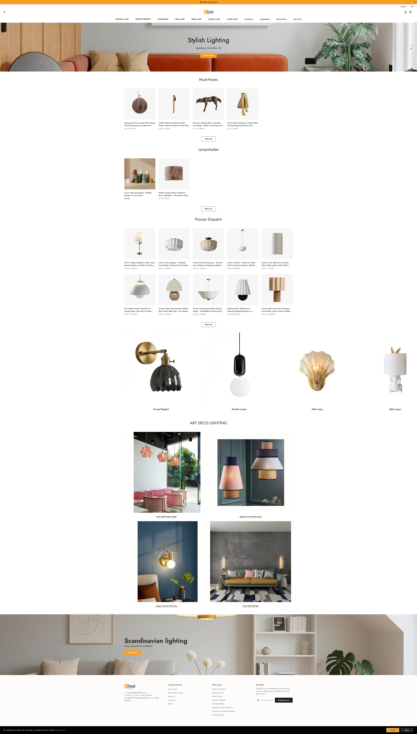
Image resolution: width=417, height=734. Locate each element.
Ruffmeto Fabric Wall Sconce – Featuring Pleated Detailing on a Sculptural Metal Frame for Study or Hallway (241, 310)
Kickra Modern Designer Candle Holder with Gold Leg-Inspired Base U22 (242, 124)
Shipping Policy (217, 692)
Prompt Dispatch (161, 409)
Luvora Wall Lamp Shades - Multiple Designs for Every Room (138, 194)
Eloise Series (281, 19)
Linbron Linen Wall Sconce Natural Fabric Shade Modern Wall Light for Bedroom (275, 264)
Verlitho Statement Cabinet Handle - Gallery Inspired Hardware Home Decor (174, 124)
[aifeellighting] (208, 12)
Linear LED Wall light (251, 606)
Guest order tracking (175, 692)
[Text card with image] (166, 472)
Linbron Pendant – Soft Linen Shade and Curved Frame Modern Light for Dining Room (241, 264)
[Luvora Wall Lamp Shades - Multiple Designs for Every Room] (139, 173)
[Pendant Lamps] (239, 369)
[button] (410, 12)
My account (172, 689)
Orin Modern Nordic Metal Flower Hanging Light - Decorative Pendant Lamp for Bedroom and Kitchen (137, 310)
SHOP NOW (208, 55)
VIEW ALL (208, 139)
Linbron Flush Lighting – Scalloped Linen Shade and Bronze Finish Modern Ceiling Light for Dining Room (174, 264)
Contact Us (172, 700)
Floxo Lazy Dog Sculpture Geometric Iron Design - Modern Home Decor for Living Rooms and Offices (207, 124)
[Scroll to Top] (412, 722)
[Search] (4, 12)
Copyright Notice (218, 715)
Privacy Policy (217, 696)
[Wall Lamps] (317, 369)
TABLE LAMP (196, 19)
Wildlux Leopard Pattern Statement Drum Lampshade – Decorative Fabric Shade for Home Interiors (173, 194)
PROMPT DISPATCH (143, 19)
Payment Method (218, 704)
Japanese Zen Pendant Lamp (250, 516)
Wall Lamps (317, 409)
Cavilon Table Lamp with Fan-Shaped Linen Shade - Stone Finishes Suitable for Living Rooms (276, 310)
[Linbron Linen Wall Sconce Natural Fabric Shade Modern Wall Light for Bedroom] (277, 243)
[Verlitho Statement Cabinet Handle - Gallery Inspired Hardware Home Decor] (174, 103)
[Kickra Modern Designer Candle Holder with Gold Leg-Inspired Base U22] (242, 103)
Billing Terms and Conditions (222, 707)
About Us (171, 696)
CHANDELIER (163, 19)
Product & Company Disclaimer (223, 711)
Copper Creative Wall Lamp (166, 606)
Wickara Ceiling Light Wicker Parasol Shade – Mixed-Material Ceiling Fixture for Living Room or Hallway (208, 310)
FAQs (170, 704)
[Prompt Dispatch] (161, 369)
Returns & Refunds (218, 700)
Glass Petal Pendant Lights (166, 516)
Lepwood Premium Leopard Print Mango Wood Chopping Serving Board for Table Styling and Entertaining (139, 124)
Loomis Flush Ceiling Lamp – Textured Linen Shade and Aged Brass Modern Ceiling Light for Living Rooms (207, 264)
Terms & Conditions (219, 689)
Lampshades (265, 19)
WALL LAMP (180, 19)
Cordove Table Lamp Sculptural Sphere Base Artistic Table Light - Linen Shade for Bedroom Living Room (174, 310)
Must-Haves (249, 19)
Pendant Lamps (239, 409)
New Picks (297, 19)
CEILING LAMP (214, 19)
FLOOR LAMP (232, 19)
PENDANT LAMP (122, 19)
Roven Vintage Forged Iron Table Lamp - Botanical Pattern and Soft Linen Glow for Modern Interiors (139, 264)
